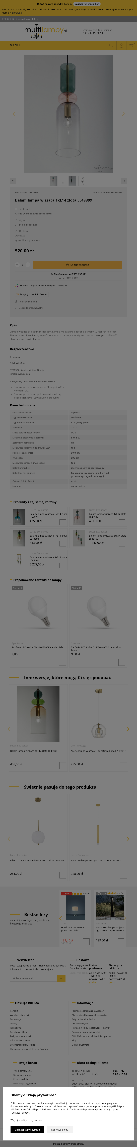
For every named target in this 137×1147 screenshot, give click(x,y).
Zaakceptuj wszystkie (27, 1129)
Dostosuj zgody (59, 1129)
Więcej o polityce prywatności (27, 1120)
